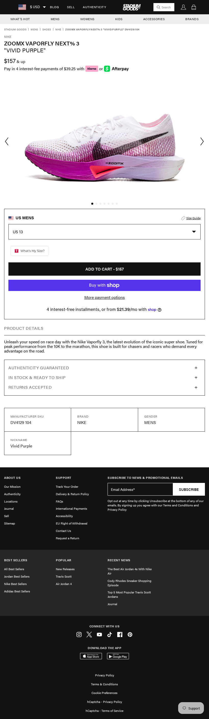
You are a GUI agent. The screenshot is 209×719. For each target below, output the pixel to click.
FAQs (59, 501)
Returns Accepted (30, 387)
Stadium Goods (15, 29)
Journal (9, 508)
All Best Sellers (14, 569)
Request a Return (67, 538)
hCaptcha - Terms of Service (104, 710)
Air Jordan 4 (64, 583)
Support (63, 478)
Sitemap (9, 523)
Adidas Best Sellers (17, 591)
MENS (55, 19)
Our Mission (12, 486)
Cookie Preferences (104, 692)
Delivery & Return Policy (72, 494)
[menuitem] (54, 7)
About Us (12, 478)
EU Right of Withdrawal (71, 523)
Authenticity (94, 7)
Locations (11, 501)
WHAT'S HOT (20, 19)
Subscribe (189, 489)
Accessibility (64, 516)
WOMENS (87, 19)
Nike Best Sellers (15, 583)
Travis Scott (64, 576)
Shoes (46, 29)
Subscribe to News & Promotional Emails (145, 478)
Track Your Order (67, 486)
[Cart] (194, 7)
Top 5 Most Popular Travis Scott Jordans (129, 594)
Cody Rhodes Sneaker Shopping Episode (129, 582)
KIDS (119, 19)
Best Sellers (15, 560)
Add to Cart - (104, 269)
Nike (58, 29)
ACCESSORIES (154, 19)
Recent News (119, 560)
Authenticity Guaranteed (38, 368)
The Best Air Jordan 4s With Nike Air (130, 571)
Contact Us (63, 530)
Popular (63, 560)
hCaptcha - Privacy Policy (104, 701)
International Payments (71, 508)
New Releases (65, 569)
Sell (71, 7)
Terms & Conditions (104, 684)
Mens (34, 29)
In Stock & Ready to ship (37, 377)
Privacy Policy (104, 675)
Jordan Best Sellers (17, 576)
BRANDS (192, 19)
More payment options (104, 297)
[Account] (183, 7)
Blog (54, 7)
